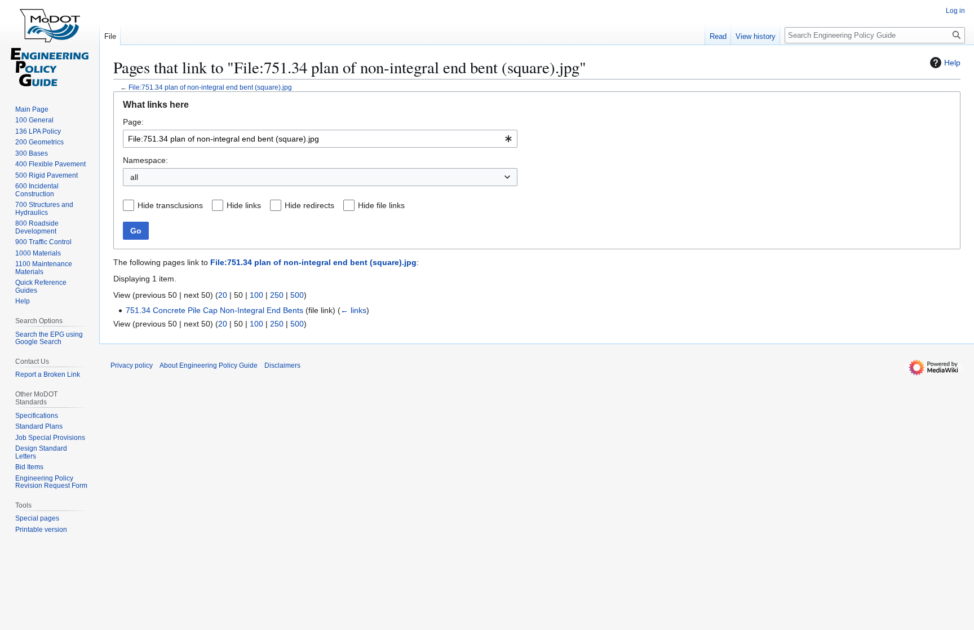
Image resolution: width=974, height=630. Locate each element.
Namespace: (145, 160)
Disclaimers (282, 365)
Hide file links (381, 205)
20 (222, 294)
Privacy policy (131, 365)
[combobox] (320, 139)
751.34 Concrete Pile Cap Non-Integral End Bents (214, 310)
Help (952, 62)
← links (353, 310)
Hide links (244, 205)
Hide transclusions (170, 205)
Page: (133, 121)
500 (297, 294)
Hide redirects (309, 205)
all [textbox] (134, 177)
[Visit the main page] (50, 45)
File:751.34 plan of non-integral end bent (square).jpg (210, 87)
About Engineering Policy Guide (209, 365)
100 (256, 294)
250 (277, 294)
